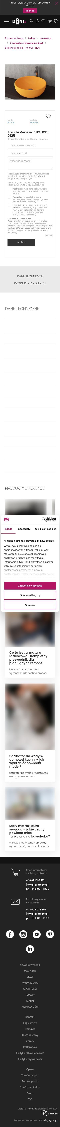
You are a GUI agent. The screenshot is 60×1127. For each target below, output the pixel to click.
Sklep (30, 976)
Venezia (34, 122)
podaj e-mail (19, 153)
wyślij (21, 242)
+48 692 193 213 (35, 880)
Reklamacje (30, 1047)
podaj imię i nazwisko (23, 145)
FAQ (30, 1099)
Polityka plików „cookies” (30, 1053)
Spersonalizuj (28, 595)
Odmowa (30, 605)
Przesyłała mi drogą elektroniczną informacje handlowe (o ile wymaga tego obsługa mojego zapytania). (30, 199)
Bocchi (11, 122)
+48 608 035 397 (36, 909)
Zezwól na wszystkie (30, 585)
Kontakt (30, 1017)
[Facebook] (10, 937)
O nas (30, 1093)
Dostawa (30, 1029)
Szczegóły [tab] (24, 528)
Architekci (30, 988)
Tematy (30, 994)
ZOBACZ (30, 11)
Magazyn (30, 970)
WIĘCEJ (49, 235)
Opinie (30, 1069)
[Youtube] (37, 937)
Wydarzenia (30, 982)
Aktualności (30, 1006)
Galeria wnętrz (30, 964)
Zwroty (30, 1041)
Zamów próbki (30, 1081)
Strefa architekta (30, 1087)
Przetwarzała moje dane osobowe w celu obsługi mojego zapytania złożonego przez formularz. (30, 191)
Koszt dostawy (30, 1035)
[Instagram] (23, 937)
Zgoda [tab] (8, 528)
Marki (30, 1000)
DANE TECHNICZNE (30, 276)
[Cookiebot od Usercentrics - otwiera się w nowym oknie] (42, 519)
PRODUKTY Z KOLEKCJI (30, 283)
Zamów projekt (30, 1075)
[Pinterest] (50, 937)
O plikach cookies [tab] (45, 528)
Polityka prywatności (27, 176)
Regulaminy (30, 1023)
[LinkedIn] (30, 952)
